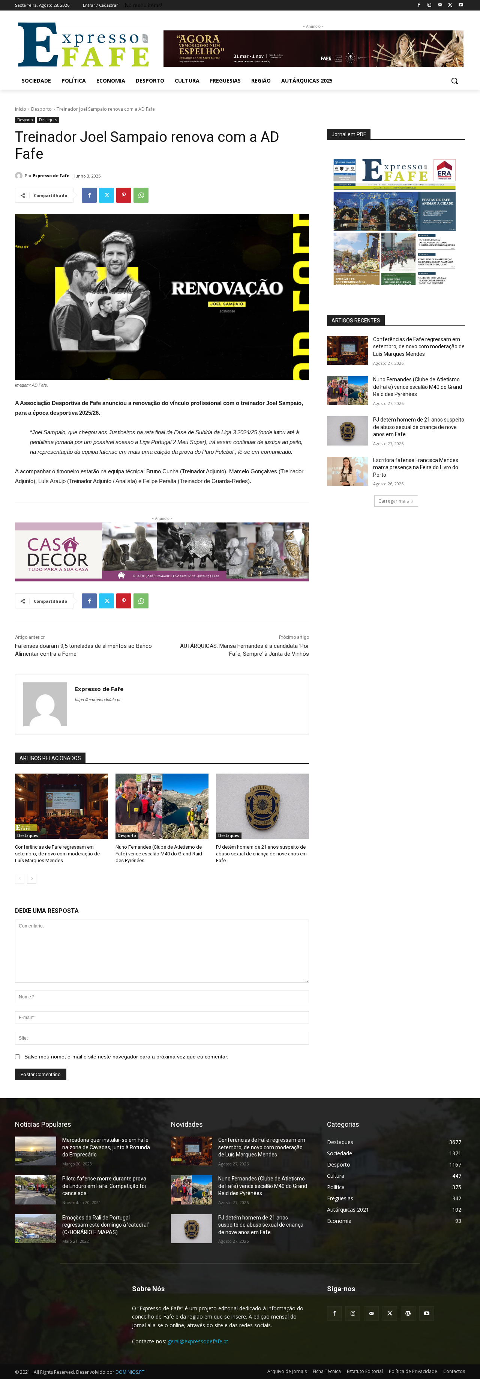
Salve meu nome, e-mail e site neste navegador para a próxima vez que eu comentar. (126, 1057)
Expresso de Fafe (51, 175)
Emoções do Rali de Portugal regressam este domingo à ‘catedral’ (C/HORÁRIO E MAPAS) (105, 1225)
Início (20, 109)
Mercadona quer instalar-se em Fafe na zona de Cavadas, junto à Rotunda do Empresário (106, 1147)
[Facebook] (419, 5)
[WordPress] (408, 1313)
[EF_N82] (396, 217)
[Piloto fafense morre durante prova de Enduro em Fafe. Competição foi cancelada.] (35, 1189)
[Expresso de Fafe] (20, 175)
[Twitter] (450, 5)
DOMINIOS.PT (130, 1372)
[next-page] (31, 879)
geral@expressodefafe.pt (198, 1341)
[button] (455, 81)
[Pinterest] (123, 195)
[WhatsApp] (141, 195)
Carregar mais (393, 501)
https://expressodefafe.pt (97, 699)
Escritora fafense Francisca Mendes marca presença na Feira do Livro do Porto (415, 467)
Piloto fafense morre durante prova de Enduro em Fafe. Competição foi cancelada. (104, 1186)
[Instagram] (429, 5)
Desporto (41, 109)
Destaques (48, 119)
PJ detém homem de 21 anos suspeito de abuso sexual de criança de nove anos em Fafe (261, 853)
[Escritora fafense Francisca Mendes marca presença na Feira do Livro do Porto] (347, 471)
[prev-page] (19, 879)
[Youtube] (460, 5)
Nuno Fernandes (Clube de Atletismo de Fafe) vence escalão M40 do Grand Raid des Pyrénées (159, 853)
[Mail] (440, 5)
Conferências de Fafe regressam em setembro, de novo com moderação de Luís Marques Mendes (57, 853)
